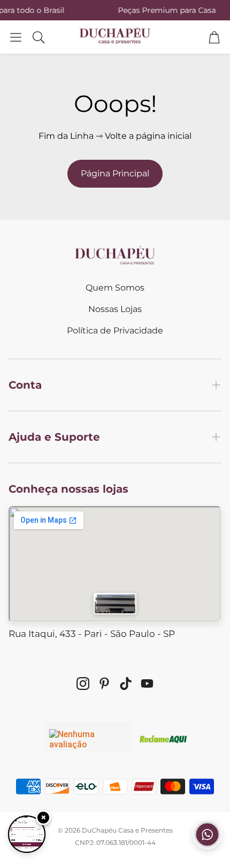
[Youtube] (147, 683)
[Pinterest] (104, 683)
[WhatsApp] (207, 846)
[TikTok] (125, 683)
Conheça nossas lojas (68, 489)
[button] (16, 37)
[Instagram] (82, 683)
